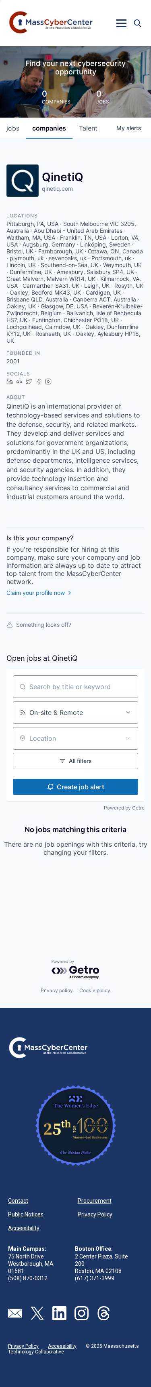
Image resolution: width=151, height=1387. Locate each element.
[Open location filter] (128, 738)
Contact (18, 1200)
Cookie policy (94, 990)
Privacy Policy (95, 1214)
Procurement (95, 1200)
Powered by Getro (124, 808)
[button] (121, 23)
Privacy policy (57, 990)
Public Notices (25, 1214)
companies (49, 128)
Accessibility (23, 1228)
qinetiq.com (57, 188)
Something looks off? (43, 624)
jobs (12, 128)
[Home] (51, 23)
